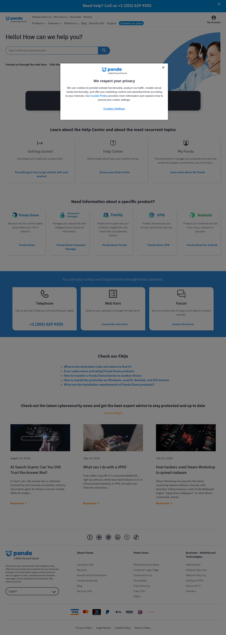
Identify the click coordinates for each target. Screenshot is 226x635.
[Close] (163, 67)
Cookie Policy (99, 95)
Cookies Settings (114, 108)
